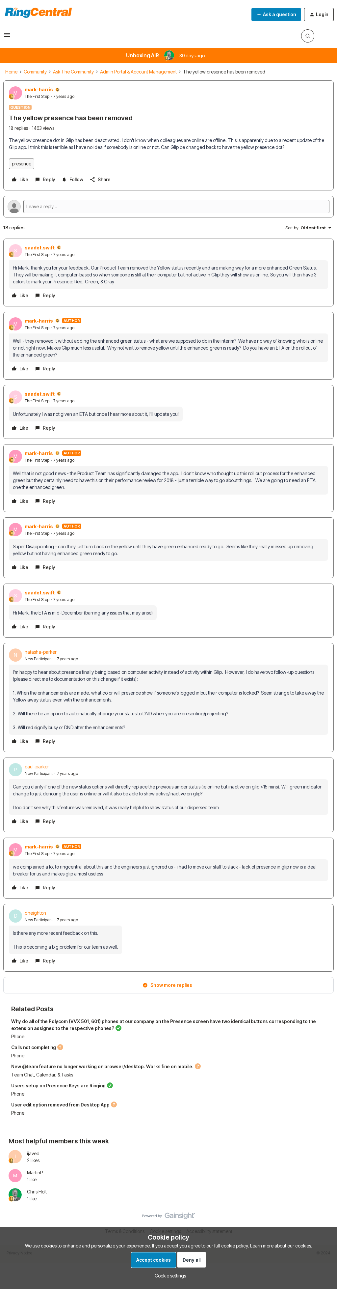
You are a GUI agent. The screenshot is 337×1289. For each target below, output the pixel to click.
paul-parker (37, 766)
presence (21, 163)
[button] (7, 37)
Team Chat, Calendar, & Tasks (42, 1074)
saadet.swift (40, 247)
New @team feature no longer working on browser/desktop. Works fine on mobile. (102, 1066)
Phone (17, 1036)
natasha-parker (41, 652)
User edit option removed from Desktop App (60, 1104)
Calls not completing (33, 1047)
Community (35, 71)
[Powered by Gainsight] (168, 1217)
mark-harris (39, 89)
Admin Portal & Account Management (138, 71)
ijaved (33, 1153)
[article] (168, 272)
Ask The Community (73, 71)
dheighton (35, 913)
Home (11, 71)
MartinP (35, 1172)
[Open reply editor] (168, 206)
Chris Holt (37, 1191)
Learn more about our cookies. (281, 1245)
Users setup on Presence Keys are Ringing (58, 1085)
